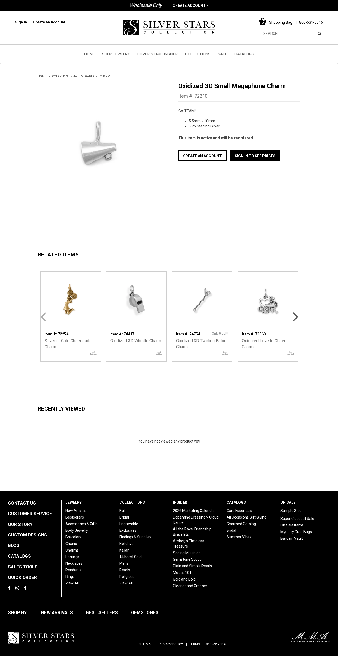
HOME (89, 54)
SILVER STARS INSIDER (157, 54)
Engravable (128, 524)
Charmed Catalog (241, 524)
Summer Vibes (239, 537)
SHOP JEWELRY (116, 54)
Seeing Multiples (186, 553)
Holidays (126, 543)
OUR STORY (20, 524)
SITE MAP (145, 644)
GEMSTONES (144, 612)
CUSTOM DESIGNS (27, 535)
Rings (70, 576)
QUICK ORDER (22, 577)
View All (72, 583)
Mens (124, 563)
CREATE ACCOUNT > (191, 5)
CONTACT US (22, 503)
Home (42, 76)
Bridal (124, 517)
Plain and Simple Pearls (192, 566)
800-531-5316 (216, 644)
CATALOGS (244, 54)
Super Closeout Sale (297, 518)
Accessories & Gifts (81, 524)
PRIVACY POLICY (171, 644)
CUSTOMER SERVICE (30, 513)
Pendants (73, 570)
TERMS (194, 644)
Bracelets (73, 537)
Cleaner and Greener (190, 586)
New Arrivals (75, 510)
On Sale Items (292, 525)
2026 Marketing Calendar (194, 510)
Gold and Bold (184, 579)
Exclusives (128, 530)
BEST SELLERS (102, 612)
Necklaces (73, 563)
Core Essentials (239, 510)
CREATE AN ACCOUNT (202, 156)
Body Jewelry (76, 530)
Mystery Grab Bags (296, 532)
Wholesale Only (146, 5)
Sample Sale (291, 510)
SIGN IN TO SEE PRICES (255, 156)
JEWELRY (73, 502)
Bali (122, 510)
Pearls (124, 570)
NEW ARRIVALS (57, 612)
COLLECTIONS (197, 54)
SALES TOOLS (23, 566)
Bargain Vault (291, 538)
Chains (71, 543)
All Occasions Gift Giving (246, 517)
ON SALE (287, 502)
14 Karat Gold (130, 557)
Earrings (72, 557)
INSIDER (180, 502)
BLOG (14, 545)
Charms (72, 550)
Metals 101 (182, 573)
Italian (124, 550)
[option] (99, 143)
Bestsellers (74, 517)
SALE (222, 54)
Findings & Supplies (135, 537)
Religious (126, 576)
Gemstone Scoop (187, 559)
